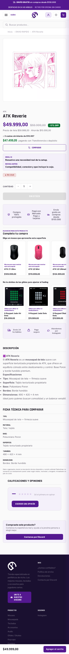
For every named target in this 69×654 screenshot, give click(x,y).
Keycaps (12, 639)
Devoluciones (44, 576)
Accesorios (13, 627)
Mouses (11, 615)
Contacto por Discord (47, 580)
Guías (13, 15)
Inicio (10, 32)
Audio (10, 631)
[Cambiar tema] (56, 15)
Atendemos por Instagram (56, 330)
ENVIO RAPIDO (22, 32)
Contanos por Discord (34, 537)
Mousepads (13, 619)
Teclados (12, 623)
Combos (11, 643)
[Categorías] (6, 15)
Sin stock (34, 196)
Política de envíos (46, 572)
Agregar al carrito (55, 649)
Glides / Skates (14, 635)
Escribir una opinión (25, 504)
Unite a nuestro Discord (18, 597)
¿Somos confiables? (47, 568)
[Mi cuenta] (48, 14)
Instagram (42, 615)
